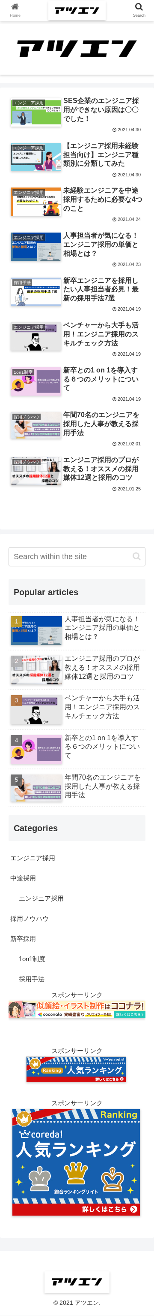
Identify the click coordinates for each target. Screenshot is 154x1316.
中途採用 (23, 878)
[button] (136, 556)
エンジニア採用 (32, 858)
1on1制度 (32, 958)
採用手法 (31, 979)
